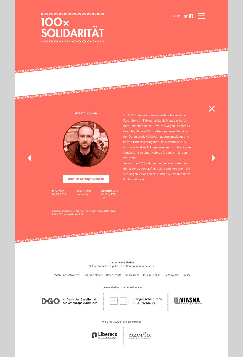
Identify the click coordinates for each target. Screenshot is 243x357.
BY (179, 16)
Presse (187, 275)
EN (173, 16)
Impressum (132, 275)
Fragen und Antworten (66, 275)
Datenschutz (113, 275)
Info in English (151, 275)
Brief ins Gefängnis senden (86, 179)
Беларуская (172, 275)
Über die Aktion (93, 275)
